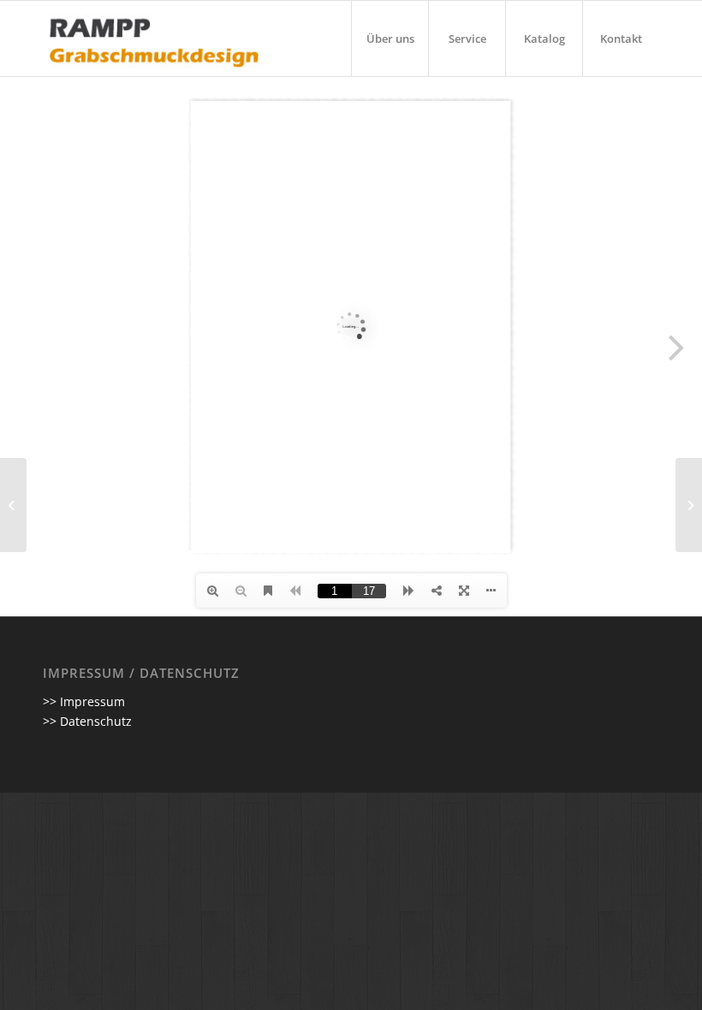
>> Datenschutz (87, 721)
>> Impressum (84, 701)
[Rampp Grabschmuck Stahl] (13, 505)
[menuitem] (389, 38)
